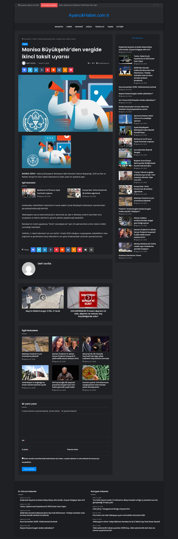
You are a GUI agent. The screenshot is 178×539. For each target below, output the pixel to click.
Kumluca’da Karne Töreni (130, 255)
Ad (23, 440)
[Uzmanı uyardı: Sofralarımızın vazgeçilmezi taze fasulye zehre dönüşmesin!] (95, 372)
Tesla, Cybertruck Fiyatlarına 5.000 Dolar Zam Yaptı (144, 58)
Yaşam (110, 27)
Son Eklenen (137, 38)
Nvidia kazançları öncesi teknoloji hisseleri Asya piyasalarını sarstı (134, 107)
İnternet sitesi (72, 449)
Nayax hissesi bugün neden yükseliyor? (136, 93)
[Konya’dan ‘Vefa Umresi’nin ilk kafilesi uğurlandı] (74, 193)
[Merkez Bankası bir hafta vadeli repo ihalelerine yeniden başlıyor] (125, 247)
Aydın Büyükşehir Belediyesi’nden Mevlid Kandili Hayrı (144, 130)
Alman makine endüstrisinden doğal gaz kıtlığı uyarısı (143, 220)
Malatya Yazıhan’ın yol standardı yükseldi (32, 355)
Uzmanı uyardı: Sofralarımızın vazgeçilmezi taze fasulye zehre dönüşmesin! (95, 384)
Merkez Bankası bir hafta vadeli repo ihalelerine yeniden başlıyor (145, 246)
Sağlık (89, 27)
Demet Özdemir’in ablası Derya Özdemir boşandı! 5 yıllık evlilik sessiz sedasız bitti (65, 356)
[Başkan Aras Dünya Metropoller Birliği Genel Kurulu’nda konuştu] (125, 164)
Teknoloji (99, 27)
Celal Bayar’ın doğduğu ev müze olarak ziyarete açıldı (34, 383)
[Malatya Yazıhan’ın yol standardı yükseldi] (35, 343)
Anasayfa (59, 27)
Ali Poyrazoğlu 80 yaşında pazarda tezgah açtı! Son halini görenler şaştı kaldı (63, 384)
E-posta (25, 449)
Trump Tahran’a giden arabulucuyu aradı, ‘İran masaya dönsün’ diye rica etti (144, 176)
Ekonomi (79, 27)
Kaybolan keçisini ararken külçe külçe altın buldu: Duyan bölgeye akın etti (135, 48)
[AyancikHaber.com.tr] (89, 15)
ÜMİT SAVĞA (31, 63)
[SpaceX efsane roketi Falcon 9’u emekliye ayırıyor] (125, 119)
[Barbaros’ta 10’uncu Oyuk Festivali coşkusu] (28, 193)
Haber (69, 27)
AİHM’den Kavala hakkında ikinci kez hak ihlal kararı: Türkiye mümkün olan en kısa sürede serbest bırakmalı (144, 74)
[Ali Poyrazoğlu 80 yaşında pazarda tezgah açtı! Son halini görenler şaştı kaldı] (65, 372)
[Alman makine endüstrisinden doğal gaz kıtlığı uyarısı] (125, 221)
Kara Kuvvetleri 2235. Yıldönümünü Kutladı (137, 87)
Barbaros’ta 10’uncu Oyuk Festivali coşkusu (144, 140)
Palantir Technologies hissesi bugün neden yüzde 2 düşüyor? (135, 210)
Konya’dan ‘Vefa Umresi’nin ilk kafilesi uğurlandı (143, 189)
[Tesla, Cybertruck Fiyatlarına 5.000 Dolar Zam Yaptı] (125, 59)
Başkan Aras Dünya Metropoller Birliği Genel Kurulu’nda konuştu (144, 163)
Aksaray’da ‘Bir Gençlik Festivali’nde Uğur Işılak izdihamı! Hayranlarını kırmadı (95, 356)
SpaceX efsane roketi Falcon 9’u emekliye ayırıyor (143, 118)
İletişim (119, 27)
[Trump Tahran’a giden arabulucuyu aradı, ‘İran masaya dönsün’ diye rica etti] (125, 175)
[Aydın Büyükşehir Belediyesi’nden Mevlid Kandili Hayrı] (125, 130)
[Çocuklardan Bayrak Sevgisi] (125, 153)
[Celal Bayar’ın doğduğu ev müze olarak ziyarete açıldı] (35, 372)
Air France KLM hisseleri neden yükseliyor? (137, 100)
